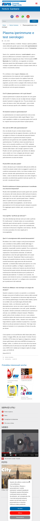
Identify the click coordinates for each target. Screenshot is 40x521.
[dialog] (20, 500)
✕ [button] (29, 482)
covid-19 (14, 359)
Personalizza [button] (20, 517)
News (5, 415)
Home (4, 25)
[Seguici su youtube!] (28, 17)
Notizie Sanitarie (13, 25)
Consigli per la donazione (11, 419)
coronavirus (8, 359)
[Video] (20, 443)
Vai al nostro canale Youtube (12, 458)
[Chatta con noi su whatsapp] (22, 17)
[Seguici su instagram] (17, 17)
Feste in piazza (8, 411)
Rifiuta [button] (20, 513)
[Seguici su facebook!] (12, 17)
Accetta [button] (20, 508)
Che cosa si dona (9, 423)
